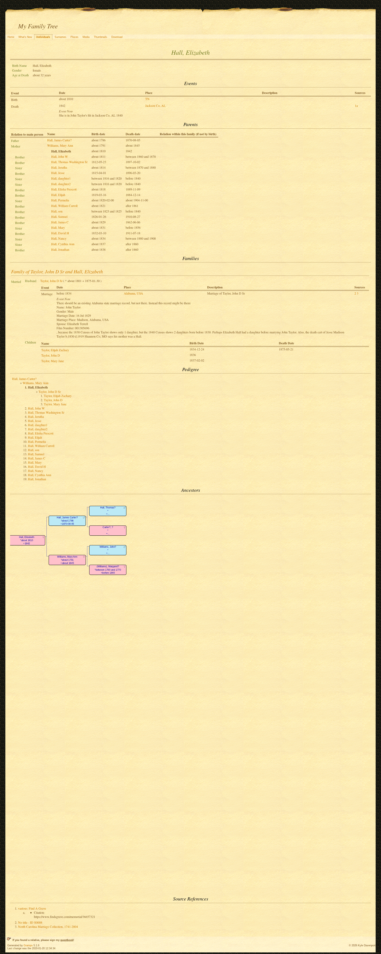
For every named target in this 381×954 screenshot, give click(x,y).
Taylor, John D (50, 355)
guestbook (66, 940)
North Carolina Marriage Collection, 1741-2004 (48, 926)
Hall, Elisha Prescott (64, 189)
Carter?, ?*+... (108, 530)
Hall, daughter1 (61, 178)
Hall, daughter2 (61, 184)
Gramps (28, 945)
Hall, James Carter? (59, 140)
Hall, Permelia (60, 200)
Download (116, 36)
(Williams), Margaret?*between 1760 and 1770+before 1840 (108, 569)
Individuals (43, 36)
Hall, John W (59, 156)
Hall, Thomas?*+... (107, 511)
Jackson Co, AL (155, 105)
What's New (25, 36)
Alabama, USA (133, 293)
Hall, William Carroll (64, 206)
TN (147, 99)
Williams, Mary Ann (60, 145)
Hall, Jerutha (59, 167)
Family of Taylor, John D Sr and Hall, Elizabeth (57, 271)
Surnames (60, 36)
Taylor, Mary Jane (52, 361)
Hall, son (57, 211)
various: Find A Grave (32, 908)
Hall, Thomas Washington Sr (69, 162)
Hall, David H (60, 233)
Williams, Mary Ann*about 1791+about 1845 (67, 560)
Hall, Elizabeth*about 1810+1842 (26, 540)
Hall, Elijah (58, 195)
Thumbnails (100, 36)
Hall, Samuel (59, 216)
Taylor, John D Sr (51, 281)
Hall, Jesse (57, 173)
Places (74, 36)
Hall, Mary (58, 227)
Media (86, 36)
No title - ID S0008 (30, 922)
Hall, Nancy (58, 238)
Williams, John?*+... (108, 550)
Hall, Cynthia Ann (62, 244)
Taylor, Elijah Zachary (55, 350)
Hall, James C (60, 222)
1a (356, 105)
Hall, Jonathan (60, 249)
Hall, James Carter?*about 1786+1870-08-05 (67, 520)
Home (11, 36)
